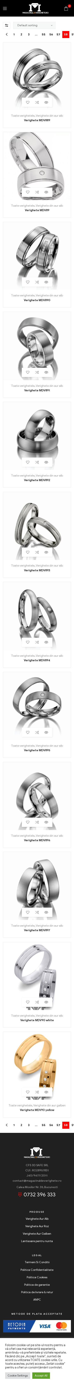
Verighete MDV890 (37, 300)
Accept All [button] (41, 1375)
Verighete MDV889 (37, 120)
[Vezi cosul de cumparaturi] (66, 8)
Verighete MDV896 (37, 840)
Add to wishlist (27, 102)
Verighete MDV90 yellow (37, 1110)
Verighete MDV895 (37, 750)
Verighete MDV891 (37, 390)
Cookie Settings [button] (18, 1375)
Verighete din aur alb (49, 115)
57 (58, 34)
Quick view (46, 102)
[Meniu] (5, 8)
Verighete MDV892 (37, 480)
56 (51, 34)
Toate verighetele (23, 115)
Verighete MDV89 (37, 210)
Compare (37, 102)
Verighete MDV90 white (37, 1020)
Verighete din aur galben (49, 1105)
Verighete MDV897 (37, 930)
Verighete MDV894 (37, 660)
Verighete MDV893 (37, 570)
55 (43, 34)
